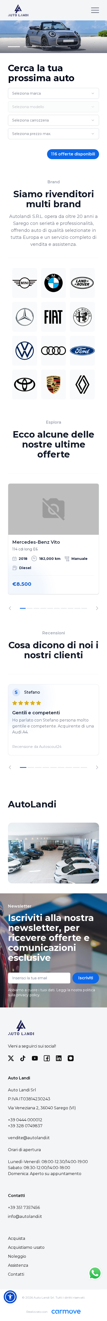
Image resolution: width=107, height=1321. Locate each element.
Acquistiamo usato (26, 1247)
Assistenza (18, 1265)
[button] (10, 1297)
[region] (53, 546)
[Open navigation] (95, 10)
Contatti (16, 1274)
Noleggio (17, 1256)
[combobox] (53, 93)
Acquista (16, 1238)
